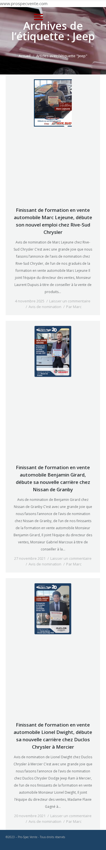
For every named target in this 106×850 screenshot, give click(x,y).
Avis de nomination (45, 306)
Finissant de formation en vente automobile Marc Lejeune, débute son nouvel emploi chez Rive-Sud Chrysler (53, 221)
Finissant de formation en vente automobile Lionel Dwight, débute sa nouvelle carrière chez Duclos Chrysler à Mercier (53, 735)
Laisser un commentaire (69, 301)
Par (73, 306)
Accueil (25, 55)
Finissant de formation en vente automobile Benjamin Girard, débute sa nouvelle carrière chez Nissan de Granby (53, 478)
